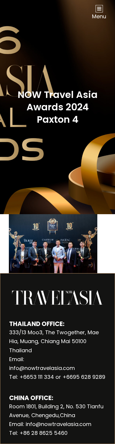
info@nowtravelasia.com (42, 368)
